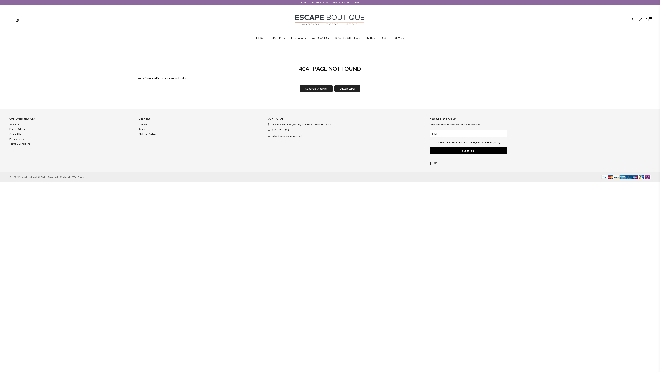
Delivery (143, 124)
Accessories (320, 38)
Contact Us (15, 134)
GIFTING (259, 38)
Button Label (347, 88)
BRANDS (399, 38)
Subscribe (468, 150)
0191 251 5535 (280, 130)
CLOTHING (278, 38)
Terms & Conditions (19, 143)
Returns (143, 129)
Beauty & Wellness (347, 38)
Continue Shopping (316, 88)
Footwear (298, 38)
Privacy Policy (16, 139)
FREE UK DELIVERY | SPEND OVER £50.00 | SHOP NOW (330, 2)
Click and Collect (147, 134)
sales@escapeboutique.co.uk (287, 136)
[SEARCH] (634, 19)
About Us (14, 124)
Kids (384, 38)
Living (370, 38)
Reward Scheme (17, 129)
